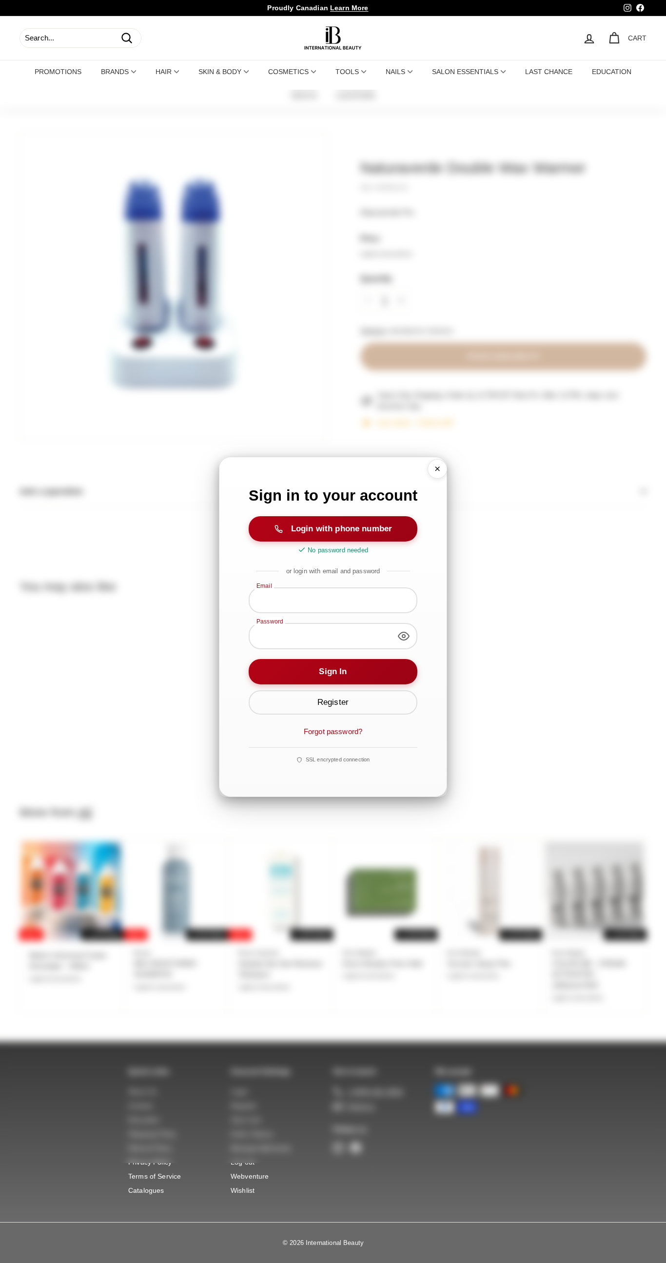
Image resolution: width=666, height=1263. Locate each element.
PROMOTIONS (58, 72)
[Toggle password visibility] (403, 636)
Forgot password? (333, 731)
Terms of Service (154, 1176)
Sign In (333, 671)
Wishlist (243, 1190)
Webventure (250, 1176)
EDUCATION (611, 72)
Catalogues (146, 1190)
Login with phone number (341, 528)
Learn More (349, 8)
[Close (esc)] (437, 469)
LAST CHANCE (548, 72)
